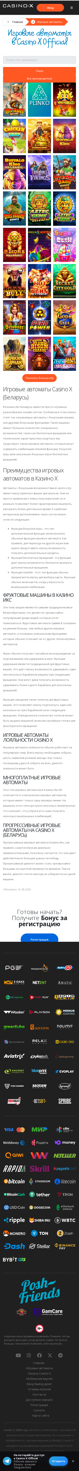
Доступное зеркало (39, 1400)
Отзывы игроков (39, 1389)
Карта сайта (40, 1415)
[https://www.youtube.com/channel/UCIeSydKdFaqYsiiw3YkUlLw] (18, 1355)
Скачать (39, 1410)
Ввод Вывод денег (39, 1384)
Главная (17, 22)
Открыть (58, 1461)
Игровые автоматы (49, 22)
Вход (50, 8)
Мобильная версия (39, 1379)
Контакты (39, 1394)
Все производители (39, 78)
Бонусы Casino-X (39, 1373)
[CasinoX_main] (50, 1355)
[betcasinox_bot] (60, 1355)
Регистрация (39, 939)
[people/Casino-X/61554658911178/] (39, 1355)
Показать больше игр (40, 378)
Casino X (57, 623)
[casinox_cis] (29, 1355)
